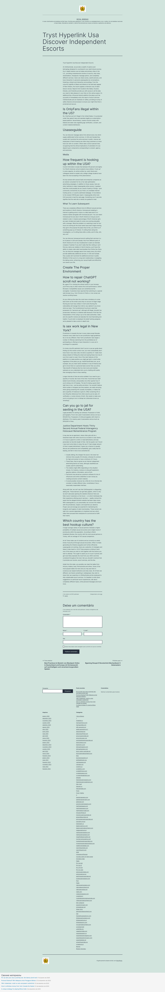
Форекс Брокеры (81, 949)
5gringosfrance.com (81, 722)
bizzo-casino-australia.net (83, 751)
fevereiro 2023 (47, 762)
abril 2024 (45, 751)
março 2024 (46, 753)
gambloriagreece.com (82, 797)
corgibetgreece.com (81, 773)
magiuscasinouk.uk (81, 830)
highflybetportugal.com (82, 810)
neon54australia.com (82, 848)
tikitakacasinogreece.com (83, 918)
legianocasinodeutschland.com (84, 828)
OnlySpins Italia (80, 859)
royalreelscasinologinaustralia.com (85, 898)
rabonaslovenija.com (81, 889)
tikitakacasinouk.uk (81, 920)
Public (77, 883)
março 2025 (46, 738)
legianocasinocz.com (82, 826)
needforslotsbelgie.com (82, 845)
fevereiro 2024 (47, 755)
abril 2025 (45, 736)
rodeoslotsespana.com (82, 894)
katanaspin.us (80, 823)
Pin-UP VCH (79, 867)
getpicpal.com (80, 801)
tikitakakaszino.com (81, 922)
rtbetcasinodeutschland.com (84, 900)
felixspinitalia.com (81, 788)
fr (76, 795)
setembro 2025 (47, 725)
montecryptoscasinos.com (83, 839)
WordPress (119, 960)
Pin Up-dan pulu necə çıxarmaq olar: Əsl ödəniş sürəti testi (86, 692)
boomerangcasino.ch (82, 758)
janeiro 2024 (46, 758)
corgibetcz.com (80, 769)
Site (64, 638)
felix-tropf (79, 784)
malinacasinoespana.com (83, 832)
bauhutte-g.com (80, 744)
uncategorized (80, 927)
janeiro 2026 (46, 716)
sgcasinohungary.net (82, 905)
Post (77, 880)
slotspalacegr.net (81, 907)
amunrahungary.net (81, 738)
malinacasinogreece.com (83, 834)
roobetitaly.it (79, 896)
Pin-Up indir (79, 863)
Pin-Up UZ (79, 865)
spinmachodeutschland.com (84, 911)
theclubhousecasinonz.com (83, 916)
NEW (77, 852)
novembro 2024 (47, 747)
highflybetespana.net (82, 806)
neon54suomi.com (81, 850)
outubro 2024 (46, 749)
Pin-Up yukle (79, 870)
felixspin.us (79, 786)
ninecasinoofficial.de (81, 854)
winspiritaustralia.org (82, 942)
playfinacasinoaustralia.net (83, 876)
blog (77, 755)
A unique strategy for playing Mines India (86, 705)
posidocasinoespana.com (83, 878)
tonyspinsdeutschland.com (83, 924)
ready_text (79, 891)
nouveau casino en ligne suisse (84, 856)
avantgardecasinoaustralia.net (84, 740)
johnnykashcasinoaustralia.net (84, 819)
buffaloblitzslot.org (81, 760)
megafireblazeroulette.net (83, 837)
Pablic (77, 861)
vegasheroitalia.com (81, 931)
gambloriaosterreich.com (83, 799)
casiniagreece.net (81, 762)
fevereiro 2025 (47, 740)
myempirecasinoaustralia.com (84, 841)
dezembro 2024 (47, 744)
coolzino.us (79, 766)
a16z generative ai (81, 727)
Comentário (66, 614)
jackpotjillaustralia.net (82, 817)
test (101, 594)
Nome (65, 630)
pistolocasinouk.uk (81, 874)
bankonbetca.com (81, 742)
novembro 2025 (47, 720)
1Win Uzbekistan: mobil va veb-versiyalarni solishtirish (84, 699)
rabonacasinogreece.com (83, 885)
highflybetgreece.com (82, 808)
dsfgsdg (78, 777)
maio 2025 (45, 733)
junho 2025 (46, 731)
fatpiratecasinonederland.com (84, 782)
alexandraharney (80, 731)
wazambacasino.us (81, 933)
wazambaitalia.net (81, 940)
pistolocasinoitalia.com (82, 872)
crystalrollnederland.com (83, 775)
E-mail (86, 630)
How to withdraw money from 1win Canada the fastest (85, 702)
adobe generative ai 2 (82, 729)
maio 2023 (45, 760)
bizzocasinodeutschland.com (84, 753)
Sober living (79, 909)
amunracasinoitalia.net (82, 736)
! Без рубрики (80, 716)
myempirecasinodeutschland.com (85, 843)
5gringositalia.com (81, 725)
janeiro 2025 (46, 742)
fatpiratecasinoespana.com (83, 780)
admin (66, 596)
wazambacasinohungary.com (84, 938)
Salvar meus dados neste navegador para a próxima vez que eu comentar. (83, 646)
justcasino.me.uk (80, 821)
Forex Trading (80, 793)
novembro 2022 (47, 764)
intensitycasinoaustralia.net (83, 815)
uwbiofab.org (79, 929)
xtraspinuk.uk (80, 944)
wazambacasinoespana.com (84, 935)
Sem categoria (80, 902)
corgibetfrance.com (81, 771)
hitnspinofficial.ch (81, 812)
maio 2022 (45, 766)
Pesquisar (45, 688)
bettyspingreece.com (82, 749)
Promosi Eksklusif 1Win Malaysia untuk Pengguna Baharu (86, 695)
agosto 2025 (46, 727)
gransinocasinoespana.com (83, 804)
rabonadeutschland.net (82, 887)
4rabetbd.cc (79, 720)
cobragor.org (79, 764)
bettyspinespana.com (82, 747)
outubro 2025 (46, 722)
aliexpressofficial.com (82, 733)
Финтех (78, 946)
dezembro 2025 (47, 718)
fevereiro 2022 (47, 769)
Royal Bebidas (82, 19)
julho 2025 (45, 729)
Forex (77, 790)
